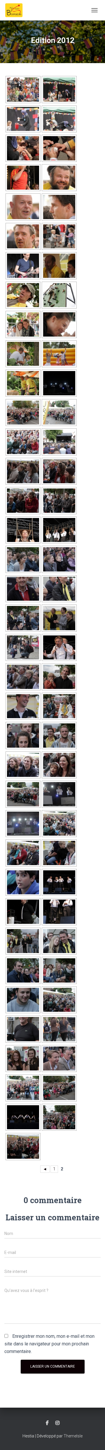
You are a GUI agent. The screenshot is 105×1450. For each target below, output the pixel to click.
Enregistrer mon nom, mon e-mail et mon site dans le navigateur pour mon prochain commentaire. (49, 1343)
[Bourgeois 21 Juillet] (16, 10)
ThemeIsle (73, 1436)
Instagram (57, 1423)
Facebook (47, 1423)
